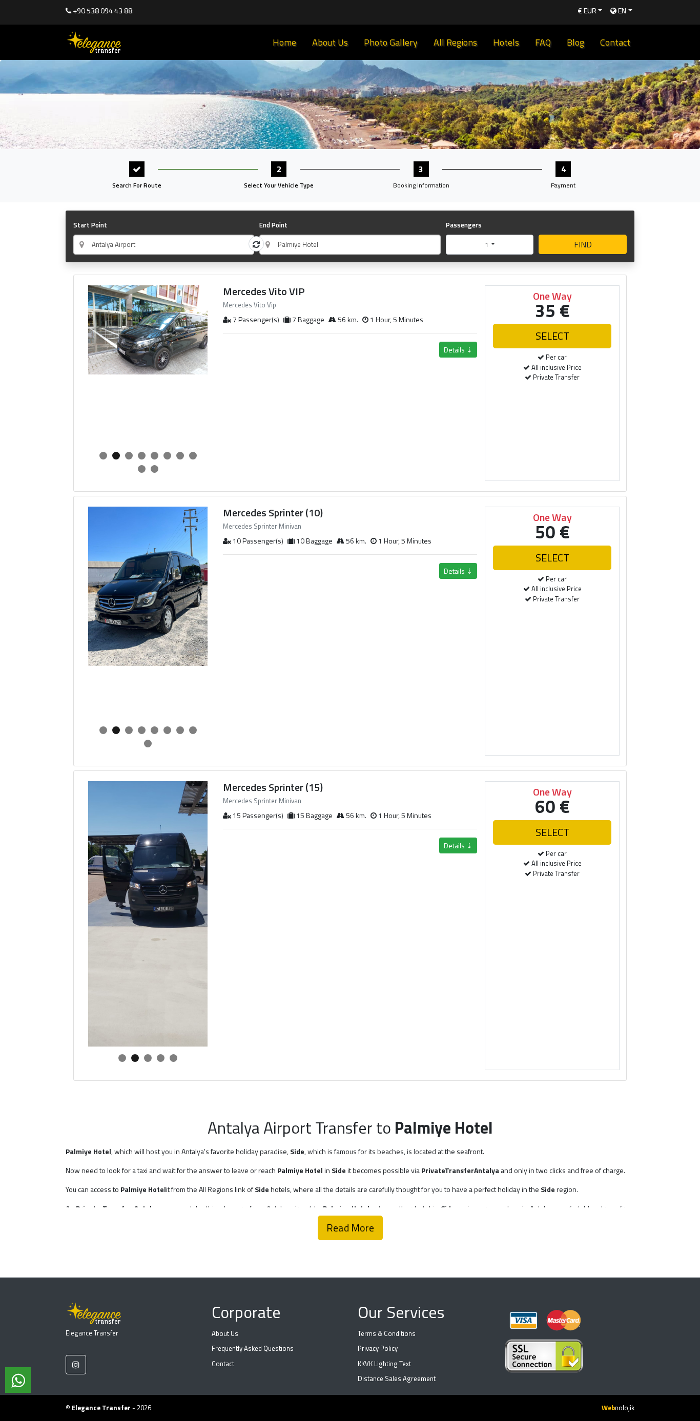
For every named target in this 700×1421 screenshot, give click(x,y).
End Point (273, 225)
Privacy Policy (378, 1348)
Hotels (506, 42)
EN (621, 10)
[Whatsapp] (18, 1380)
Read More (350, 1228)
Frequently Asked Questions (253, 1348)
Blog (575, 42)
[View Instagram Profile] (76, 1364)
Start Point (90, 225)
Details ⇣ (458, 349)
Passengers (464, 225)
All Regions (455, 42)
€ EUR (587, 10)
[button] (103, 455)
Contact (615, 42)
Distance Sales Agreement (397, 1378)
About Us (330, 42)
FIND (583, 244)
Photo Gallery (391, 42)
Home (284, 42)
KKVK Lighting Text (384, 1364)
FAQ (543, 42)
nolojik (618, 1408)
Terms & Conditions (387, 1333)
